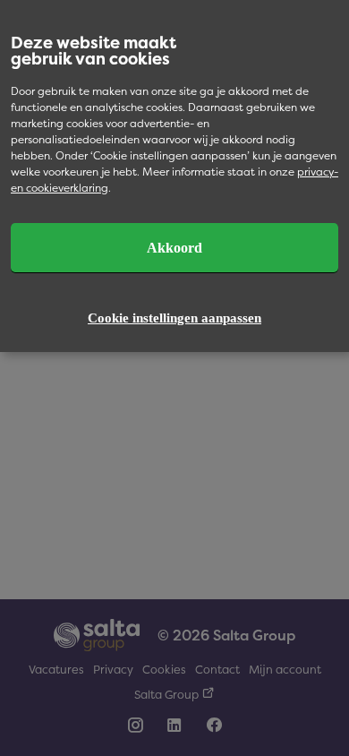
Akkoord (174, 247)
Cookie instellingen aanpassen (174, 318)
